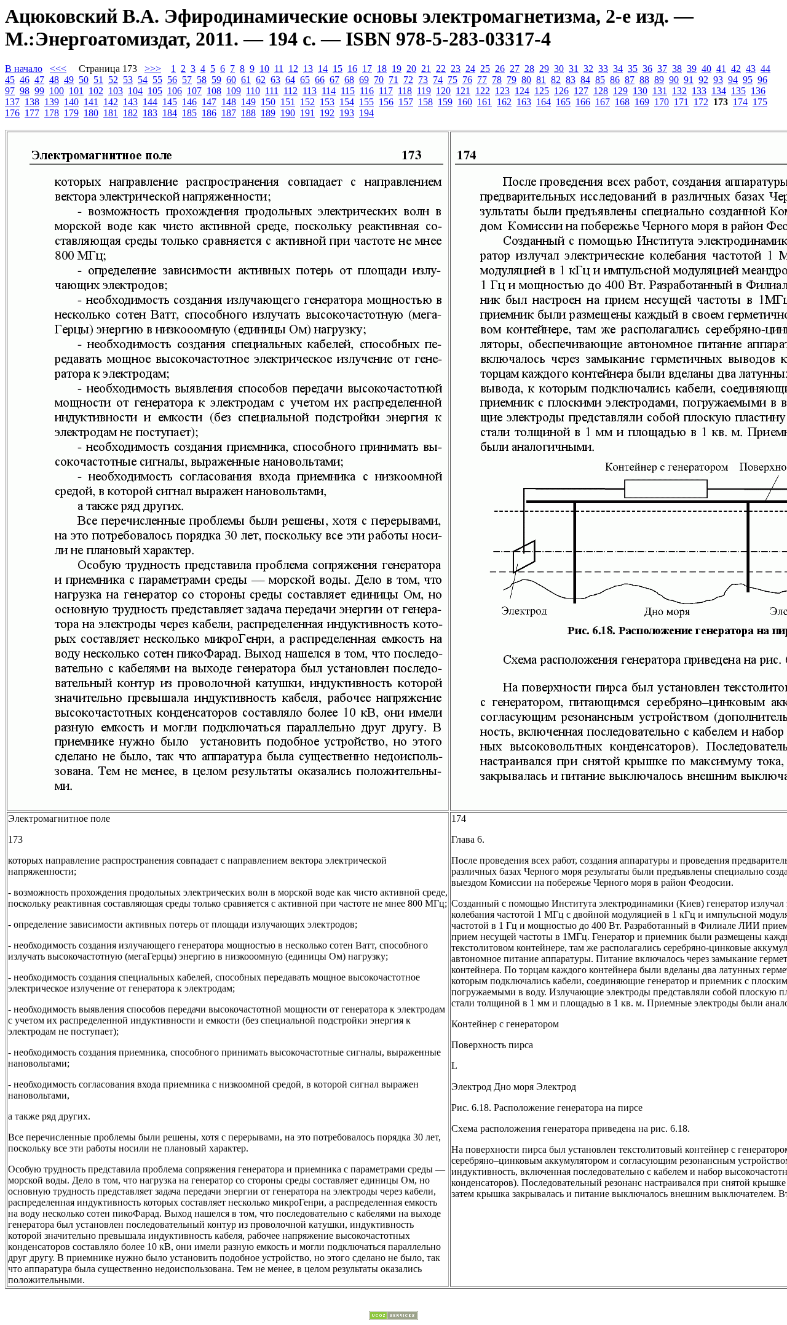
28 (529, 68)
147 (209, 102)
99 (39, 91)
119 (424, 91)
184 (169, 113)
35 (633, 68)
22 (441, 68)
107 (194, 91)
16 (352, 68)
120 (443, 91)
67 (334, 79)
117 (386, 91)
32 (588, 68)
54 (143, 79)
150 (268, 102)
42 (736, 68)
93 (718, 79)
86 (615, 79)
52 (113, 79)
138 (32, 102)
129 (620, 91)
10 (264, 68)
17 (367, 68)
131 (659, 91)
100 (56, 91)
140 (71, 102)
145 (169, 102)
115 (348, 91)
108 (214, 91)
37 (662, 68)
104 (135, 91)
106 (174, 91)
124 (522, 91)
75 (452, 79)
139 (51, 102)
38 (677, 68)
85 (600, 79)
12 (293, 68)
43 (751, 68)
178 (51, 113)
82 (556, 79)
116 (367, 91)
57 (187, 79)
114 (329, 91)
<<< (58, 68)
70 (379, 79)
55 (157, 79)
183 (150, 113)
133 (699, 91)
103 (115, 91)
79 (511, 79)
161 (484, 102)
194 (366, 113)
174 (740, 102)
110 (253, 91)
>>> (152, 68)
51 (98, 79)
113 (310, 91)
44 (765, 68)
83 (570, 79)
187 (228, 113)
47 (39, 79)
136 (758, 91)
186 (209, 113)
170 (661, 102)
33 (603, 68)
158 (425, 102)
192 (327, 113)
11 (278, 68)
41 (721, 68)
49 (69, 79)
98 (25, 91)
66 (320, 79)
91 (689, 79)
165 (563, 102)
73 (423, 79)
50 (84, 79)
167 (602, 102)
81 (541, 79)
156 (386, 102)
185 (189, 113)
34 (618, 68)
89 (659, 79)
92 (703, 79)
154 (346, 102)
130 (640, 91)
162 (504, 102)
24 (470, 68)
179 (71, 113)
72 (408, 79)
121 (463, 91)
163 (523, 102)
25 (485, 68)
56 (172, 79)
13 (308, 68)
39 (692, 68)
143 (130, 102)
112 (290, 91)
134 (718, 91)
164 (543, 102)
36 (647, 68)
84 (585, 79)
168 (622, 102)
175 (760, 102)
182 (130, 113)
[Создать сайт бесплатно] (393, 1316)
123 (502, 91)
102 (96, 91)
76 (467, 79)
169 (642, 102)
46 (25, 79)
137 (12, 102)
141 (91, 102)
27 (515, 68)
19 (396, 68)
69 (364, 79)
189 (268, 113)
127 (581, 91)
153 (327, 102)
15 (337, 68)
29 (544, 68)
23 (456, 68)
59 (216, 79)
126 (561, 91)
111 (272, 91)
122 (482, 91)
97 (10, 91)
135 (738, 91)
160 (464, 102)
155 (366, 102)
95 (748, 79)
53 (128, 79)
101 (76, 91)
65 (305, 79)
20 (411, 68)
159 (445, 102)
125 (541, 91)
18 (382, 68)
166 (582, 102)
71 (393, 79)
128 (600, 91)
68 (349, 79)
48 (54, 79)
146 (189, 102)
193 (346, 113)
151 (287, 102)
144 (150, 102)
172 (701, 102)
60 (231, 79)
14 (323, 68)
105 (155, 91)
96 (762, 79)
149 (248, 102)
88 (644, 79)
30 (559, 68)
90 (674, 79)
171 (681, 102)
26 (500, 68)
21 (426, 68)
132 (679, 91)
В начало (23, 68)
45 (10, 79)
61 (246, 79)
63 (275, 79)
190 (287, 113)
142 (110, 102)
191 (307, 113)
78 (497, 79)
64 (290, 79)
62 (261, 79)
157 (405, 102)
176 (12, 113)
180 (91, 113)
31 (574, 68)
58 (202, 79)
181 (110, 113)
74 (438, 79)
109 (233, 91)
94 (733, 79)
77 (482, 79)
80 (526, 79)
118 (405, 91)
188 (248, 113)
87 (630, 79)
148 (228, 102)
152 (307, 102)
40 (706, 68)
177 (32, 113)
